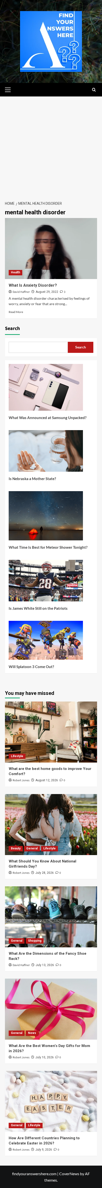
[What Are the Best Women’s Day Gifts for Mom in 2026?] (51, 1009)
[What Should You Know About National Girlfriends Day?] (51, 824)
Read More (16, 312)
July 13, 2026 (45, 965)
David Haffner (21, 292)
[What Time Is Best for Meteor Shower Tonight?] (46, 517)
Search (12, 328)
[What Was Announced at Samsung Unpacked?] (46, 389)
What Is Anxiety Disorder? (33, 285)
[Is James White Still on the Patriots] (46, 582)
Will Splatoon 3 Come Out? (31, 666)
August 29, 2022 (47, 292)
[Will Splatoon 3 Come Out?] (46, 642)
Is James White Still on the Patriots (38, 608)
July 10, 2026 (44, 1057)
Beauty (16, 848)
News (32, 1033)
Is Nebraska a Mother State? (32, 478)
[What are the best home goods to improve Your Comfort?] (51, 732)
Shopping (34, 940)
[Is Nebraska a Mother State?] (46, 452)
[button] (10, 89)
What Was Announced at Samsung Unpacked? (47, 417)
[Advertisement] (51, 147)
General (32, 848)
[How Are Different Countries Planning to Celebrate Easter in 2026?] (51, 1101)
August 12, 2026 (46, 780)
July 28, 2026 (44, 873)
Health (15, 272)
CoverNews (69, 1173)
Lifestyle (17, 756)
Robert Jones (21, 780)
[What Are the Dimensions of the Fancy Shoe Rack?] (51, 916)
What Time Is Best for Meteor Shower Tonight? (48, 547)
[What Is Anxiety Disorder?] (51, 248)
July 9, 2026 (43, 1149)
